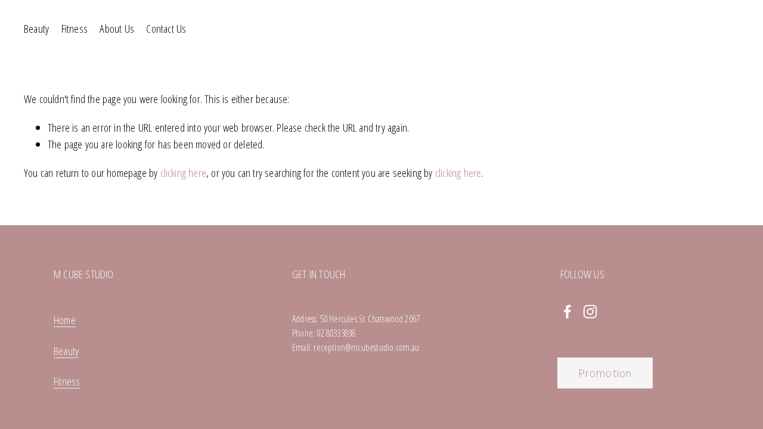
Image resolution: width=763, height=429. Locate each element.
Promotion (604, 373)
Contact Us (166, 28)
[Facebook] (567, 311)
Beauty (36, 28)
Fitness (74, 28)
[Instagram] (590, 311)
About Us (117, 28)
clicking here (183, 173)
